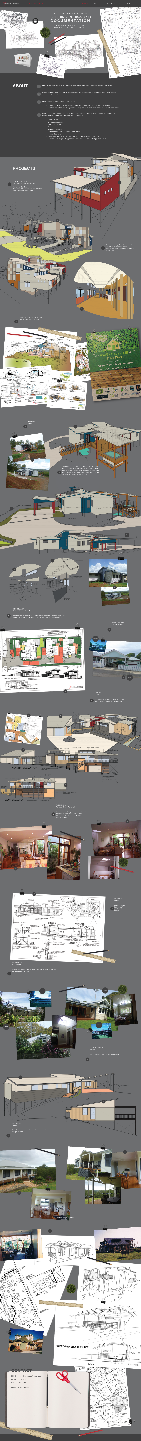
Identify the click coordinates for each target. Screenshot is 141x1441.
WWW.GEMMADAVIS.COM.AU (122, 1422)
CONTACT (131, 3)
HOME (85, 3)
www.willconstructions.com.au (24, 190)
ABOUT (98, 3)
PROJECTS (114, 3)
